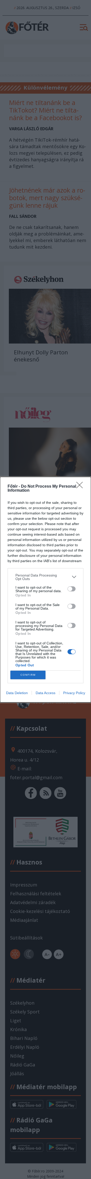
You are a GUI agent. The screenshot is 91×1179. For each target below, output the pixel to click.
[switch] (71, 588)
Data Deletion (17, 693)
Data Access (45, 693)
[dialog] (45, 589)
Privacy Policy (74, 693)
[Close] (81, 486)
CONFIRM (28, 674)
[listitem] (45, 577)
